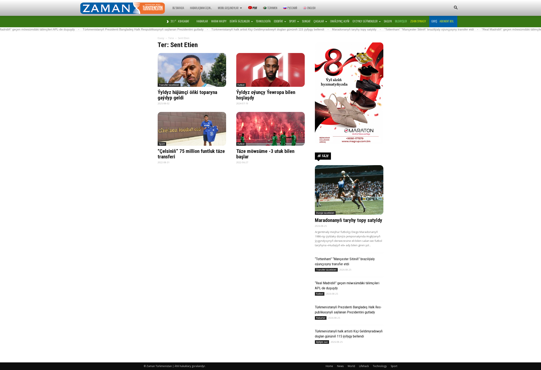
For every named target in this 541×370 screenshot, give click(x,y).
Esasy (161, 38)
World (351, 366)
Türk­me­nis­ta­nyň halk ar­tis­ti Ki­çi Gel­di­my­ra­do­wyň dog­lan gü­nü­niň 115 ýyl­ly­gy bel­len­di (245, 29)
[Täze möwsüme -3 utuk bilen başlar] (270, 129)
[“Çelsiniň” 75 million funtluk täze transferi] (192, 129)
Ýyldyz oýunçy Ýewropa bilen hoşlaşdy (265, 95)
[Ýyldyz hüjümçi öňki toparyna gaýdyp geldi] (192, 70)
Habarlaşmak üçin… (201, 8)
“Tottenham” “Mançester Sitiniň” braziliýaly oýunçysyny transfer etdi (406, 29)
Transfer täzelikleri (169, 84)
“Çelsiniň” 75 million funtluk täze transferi (191, 154)
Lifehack (364, 366)
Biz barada (178, 8)
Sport (292, 21)
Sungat (306, 21)
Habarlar (202, 21)
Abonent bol (447, 21)
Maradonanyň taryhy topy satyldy (331, 29)
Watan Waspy (219, 21)
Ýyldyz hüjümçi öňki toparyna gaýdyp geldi (187, 95)
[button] (456, 8)
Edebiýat (278, 21)
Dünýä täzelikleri (240, 21)
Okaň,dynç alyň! (339, 21)
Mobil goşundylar (228, 8)
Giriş (434, 21)
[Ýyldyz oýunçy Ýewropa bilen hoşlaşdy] (270, 70)
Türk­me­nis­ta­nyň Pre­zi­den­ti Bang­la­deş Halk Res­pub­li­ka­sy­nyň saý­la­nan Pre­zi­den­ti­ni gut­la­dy (120, 29)
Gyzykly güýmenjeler (365, 21)
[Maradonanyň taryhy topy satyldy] (349, 190)
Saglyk (388, 21)
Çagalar (319, 21)
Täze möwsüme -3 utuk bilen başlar (265, 154)
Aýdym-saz (322, 341)
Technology (380, 366)
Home (329, 366)
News (340, 366)
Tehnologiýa (263, 21)
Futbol (241, 84)
